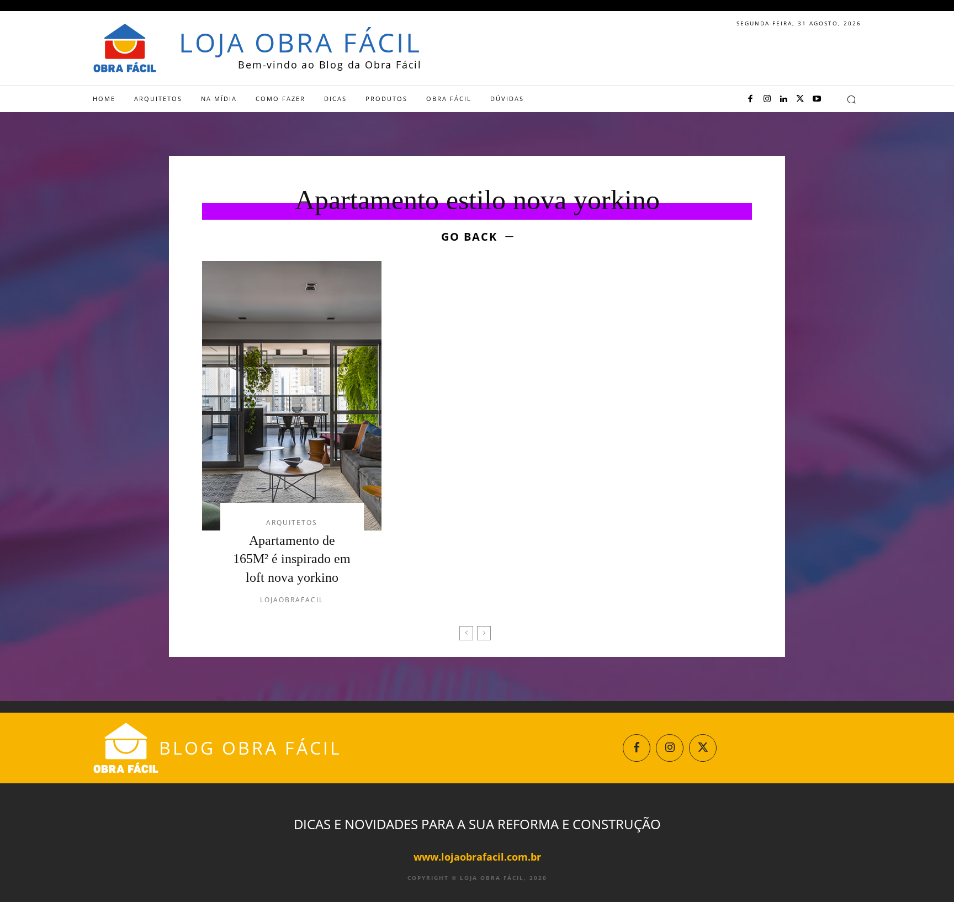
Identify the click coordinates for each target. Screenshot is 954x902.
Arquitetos (291, 522)
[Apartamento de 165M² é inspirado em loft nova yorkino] (291, 395)
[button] (851, 99)
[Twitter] (800, 99)
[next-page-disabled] (484, 633)
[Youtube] (816, 99)
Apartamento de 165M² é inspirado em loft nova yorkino (292, 559)
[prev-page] (466, 633)
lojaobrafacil (292, 599)
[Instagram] (767, 99)
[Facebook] (750, 99)
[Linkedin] (783, 99)
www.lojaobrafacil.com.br (477, 856)
